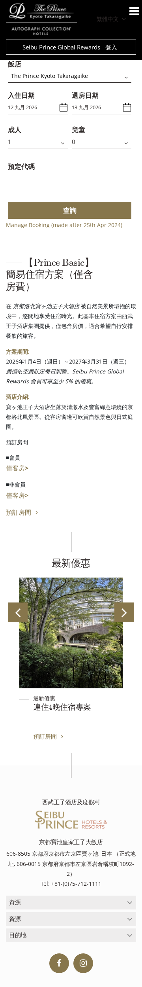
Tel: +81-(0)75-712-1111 (71, 883)
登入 (111, 47)
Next (124, 612)
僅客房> (17, 468)
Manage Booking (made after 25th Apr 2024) (64, 225)
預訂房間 (19, 512)
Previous (18, 612)
